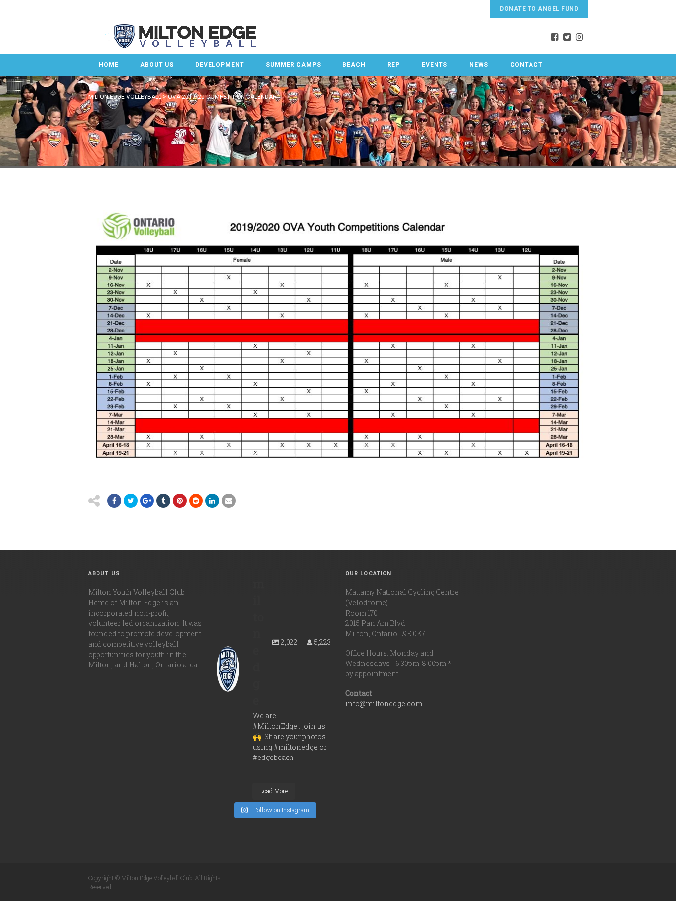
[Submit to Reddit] (180, 501)
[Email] (212, 501)
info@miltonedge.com (383, 703)
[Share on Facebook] (114, 501)
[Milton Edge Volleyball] (172, 36)
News (478, 64)
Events (434, 64)
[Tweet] (131, 501)
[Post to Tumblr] (163, 501)
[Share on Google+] (147, 501)
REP (393, 64)
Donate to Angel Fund (539, 8)
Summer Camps (293, 64)
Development (219, 64)
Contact (526, 64)
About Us (157, 64)
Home (108, 64)
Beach (353, 64)
